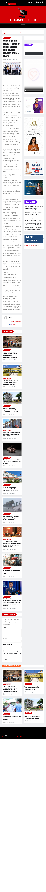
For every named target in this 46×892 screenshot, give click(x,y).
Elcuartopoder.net (6, 736)
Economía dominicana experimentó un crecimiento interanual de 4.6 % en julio (10, 410)
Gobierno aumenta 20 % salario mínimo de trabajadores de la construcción (11, 434)
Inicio (4, 30)
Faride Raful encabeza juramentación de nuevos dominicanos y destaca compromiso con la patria (10, 354)
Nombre (5, 638)
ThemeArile (19, 736)
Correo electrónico (7, 644)
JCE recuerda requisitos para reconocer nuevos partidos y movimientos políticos (10, 382)
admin (6, 59)
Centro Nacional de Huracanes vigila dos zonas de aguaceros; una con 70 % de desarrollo (11, 518)
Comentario (6, 627)
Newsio (13, 736)
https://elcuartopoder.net (15, 321)
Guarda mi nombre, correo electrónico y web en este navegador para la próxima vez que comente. (12, 653)
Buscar (28, 45)
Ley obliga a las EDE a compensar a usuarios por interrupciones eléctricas (12, 718)
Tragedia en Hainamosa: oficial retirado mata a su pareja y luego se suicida (12, 461)
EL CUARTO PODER (23, 20)
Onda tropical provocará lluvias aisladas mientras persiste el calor (11, 572)
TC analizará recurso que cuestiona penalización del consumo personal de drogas (11, 489)
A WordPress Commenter (30, 245)
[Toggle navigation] (23, 26)
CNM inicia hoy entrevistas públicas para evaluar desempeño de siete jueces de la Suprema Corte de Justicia (12, 544)
